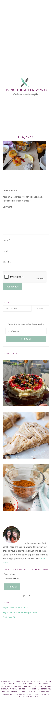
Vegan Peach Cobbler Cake (15, 607)
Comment (8, 206)
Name (6, 240)
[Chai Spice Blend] (26, 510)
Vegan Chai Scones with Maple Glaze (20, 612)
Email (6, 251)
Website (7, 262)
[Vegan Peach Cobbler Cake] (26, 405)
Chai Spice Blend (10, 617)
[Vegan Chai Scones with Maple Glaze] (26, 457)
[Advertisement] (26, 32)
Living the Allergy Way (26, 96)
